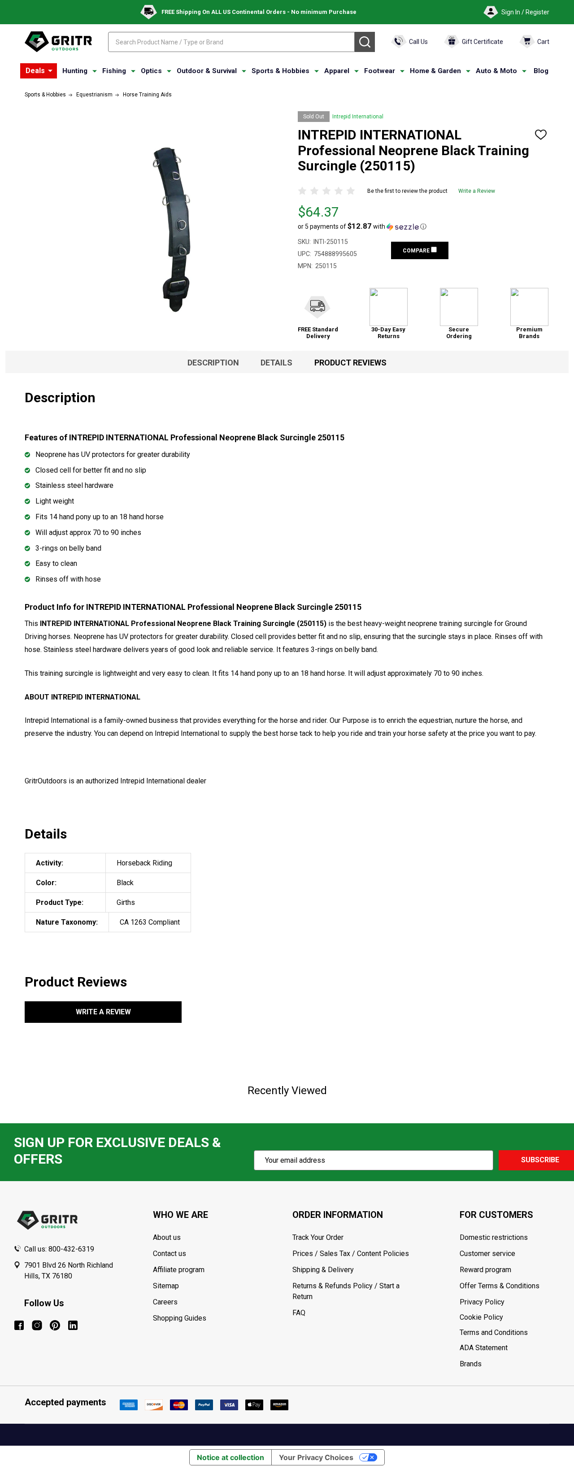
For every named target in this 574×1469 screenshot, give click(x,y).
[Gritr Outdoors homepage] (58, 41)
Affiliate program (178, 1269)
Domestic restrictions (494, 1237)
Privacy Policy (510, 1302)
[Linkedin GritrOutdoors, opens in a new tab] (72, 1325)
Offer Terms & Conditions (499, 1286)
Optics (151, 71)
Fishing (114, 71)
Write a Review (476, 191)
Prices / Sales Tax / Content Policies (350, 1253)
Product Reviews (350, 362)
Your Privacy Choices (316, 1457)
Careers (165, 1302)
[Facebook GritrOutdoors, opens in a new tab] (19, 1325)
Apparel (336, 71)
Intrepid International (357, 116)
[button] (362, 226)
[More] (50, 71)
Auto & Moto (496, 71)
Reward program (485, 1269)
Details (276, 362)
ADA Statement (484, 1347)
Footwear (379, 71)
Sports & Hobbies (280, 71)
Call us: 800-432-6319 (59, 1249)
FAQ (298, 1312)
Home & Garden (435, 71)
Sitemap (166, 1286)
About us (167, 1237)
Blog (541, 71)
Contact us (169, 1253)
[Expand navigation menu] (94, 71)
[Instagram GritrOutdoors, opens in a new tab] (37, 1325)
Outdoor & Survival (207, 71)
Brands (471, 1364)
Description (213, 362)
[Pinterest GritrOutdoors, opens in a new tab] (55, 1325)
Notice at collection (230, 1457)
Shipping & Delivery (323, 1269)
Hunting (74, 71)
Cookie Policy (510, 1317)
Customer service (487, 1253)
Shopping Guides (179, 1318)
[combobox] (231, 42)
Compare (417, 251)
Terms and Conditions (510, 1332)
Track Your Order (318, 1237)
